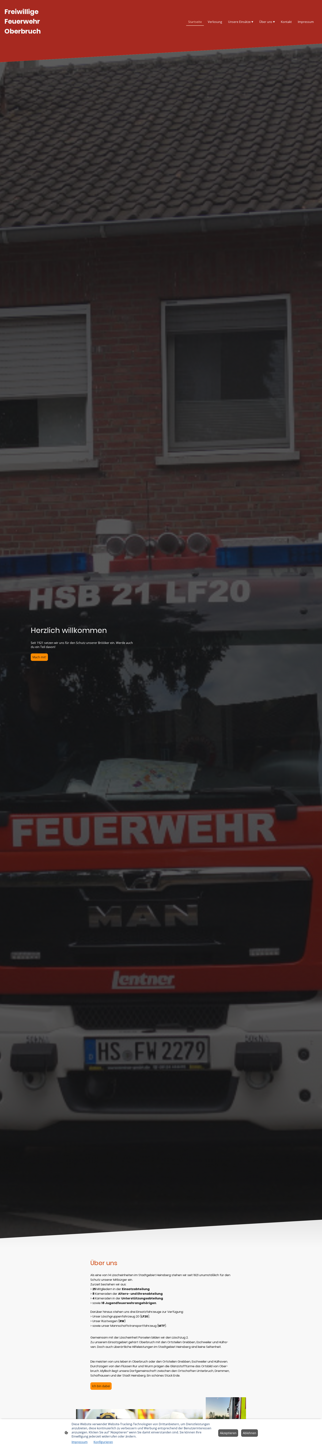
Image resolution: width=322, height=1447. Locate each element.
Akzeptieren (228, 1433)
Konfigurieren (103, 1442)
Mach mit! (39, 657)
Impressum (80, 1442)
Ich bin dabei (101, 1386)
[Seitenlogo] (29, 39)
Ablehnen (249, 1433)
